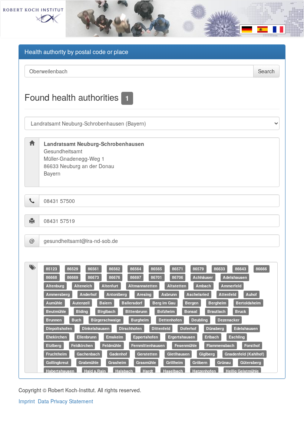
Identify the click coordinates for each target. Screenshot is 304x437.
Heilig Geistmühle (242, 371)
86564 (135, 268)
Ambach (203, 285)
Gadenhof (118, 354)
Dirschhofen (130, 328)
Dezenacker (228, 320)
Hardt (148, 371)
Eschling (237, 337)
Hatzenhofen (204, 371)
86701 (156, 277)
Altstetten (176, 285)
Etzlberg (53, 345)
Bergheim (217, 303)
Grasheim (117, 362)
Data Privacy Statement (65, 401)
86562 (114, 268)
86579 (198, 268)
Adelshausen (235, 277)
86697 (135, 277)
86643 (240, 268)
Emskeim (114, 337)
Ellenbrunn (86, 337)
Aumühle (54, 303)
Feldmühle (111, 345)
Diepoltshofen (59, 328)
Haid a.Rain (95, 371)
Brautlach (216, 311)
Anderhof (88, 294)
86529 (72, 268)
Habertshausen (60, 371)
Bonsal (190, 311)
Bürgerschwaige (106, 320)
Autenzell (81, 303)
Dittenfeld (161, 328)
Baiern (105, 303)
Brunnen (54, 320)
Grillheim (174, 362)
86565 (156, 268)
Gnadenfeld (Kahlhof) (244, 354)
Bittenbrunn (136, 311)
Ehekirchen (56, 337)
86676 (114, 277)
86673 (93, 277)
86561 (93, 268)
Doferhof (188, 328)
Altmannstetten (142, 285)
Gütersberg (250, 362)
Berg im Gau (163, 303)
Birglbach (106, 311)
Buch (76, 320)
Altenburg (55, 285)
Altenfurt (110, 285)
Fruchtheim (56, 354)
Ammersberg (58, 294)
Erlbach (212, 337)
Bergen (191, 303)
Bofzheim (166, 311)
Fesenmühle (186, 345)
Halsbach (124, 371)
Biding (82, 311)
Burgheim (140, 320)
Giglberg (207, 354)
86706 (177, 277)
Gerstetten (147, 354)
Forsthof (252, 345)
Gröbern (199, 362)
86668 (51, 277)
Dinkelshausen (95, 328)
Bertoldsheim (248, 303)
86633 (219, 268)
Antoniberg (116, 294)
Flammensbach (220, 345)
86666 (261, 268)
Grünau (224, 362)
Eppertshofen (145, 337)
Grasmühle (146, 362)
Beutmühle (56, 311)
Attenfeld (227, 294)
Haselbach (173, 371)
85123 (51, 268)
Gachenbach (88, 354)
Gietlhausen (178, 354)
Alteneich (83, 285)
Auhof (251, 294)
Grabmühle (89, 362)
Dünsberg (215, 328)
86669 (72, 277)
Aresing (144, 294)
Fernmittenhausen (148, 345)
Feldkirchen (82, 345)
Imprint (27, 401)
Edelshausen (246, 328)
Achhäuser (203, 277)
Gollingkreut (57, 362)
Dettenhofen (170, 320)
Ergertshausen (181, 337)
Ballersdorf (132, 303)
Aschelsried (197, 294)
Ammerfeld (231, 285)
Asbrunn (169, 294)
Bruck (240, 311)
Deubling (199, 320)
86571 (177, 268)
